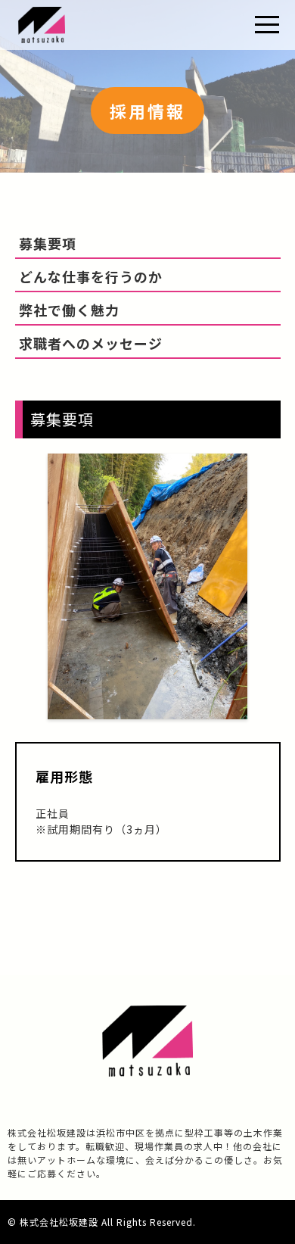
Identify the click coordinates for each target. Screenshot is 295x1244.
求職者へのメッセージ (91, 343)
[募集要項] (147, 710)
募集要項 (47, 243)
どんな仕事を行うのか (91, 276)
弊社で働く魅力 (69, 310)
